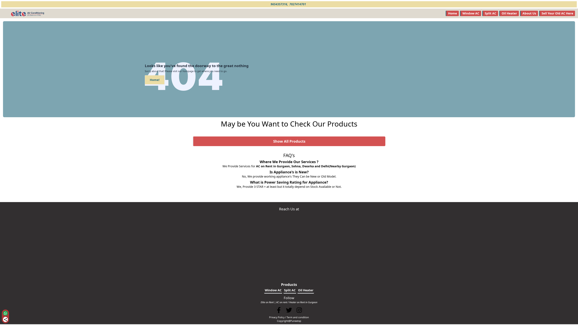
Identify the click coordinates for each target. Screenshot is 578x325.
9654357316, (280, 4)
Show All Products (289, 141)
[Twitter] (289, 313)
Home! (155, 80)
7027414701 (298, 4)
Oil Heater (509, 13)
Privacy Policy (276, 317)
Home (452, 13)
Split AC (490, 13)
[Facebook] (279, 313)
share (5, 319)
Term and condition (298, 317)
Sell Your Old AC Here (557, 13)
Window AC (470, 13)
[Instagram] (299, 313)
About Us (529, 13)
